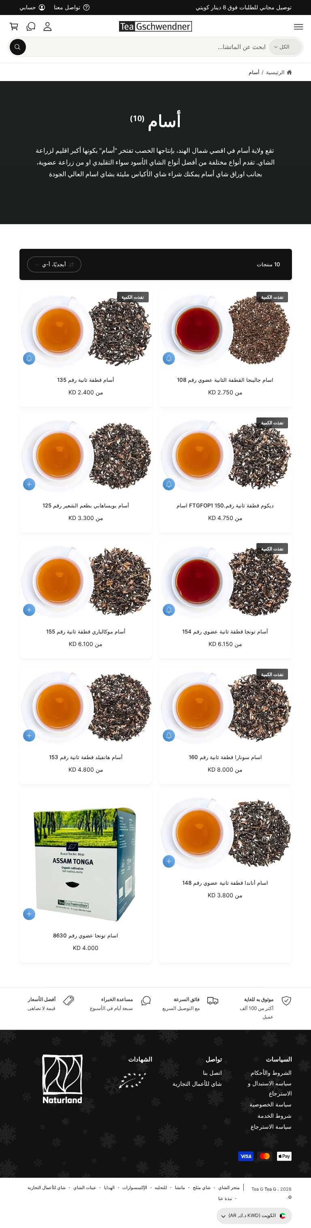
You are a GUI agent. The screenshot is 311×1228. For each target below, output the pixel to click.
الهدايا (109, 1187)
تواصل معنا (67, 7)
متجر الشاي (229, 1187)
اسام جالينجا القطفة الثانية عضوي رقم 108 (225, 380)
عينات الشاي (84, 1187)
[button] (298, 26)
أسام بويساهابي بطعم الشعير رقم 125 (86, 505)
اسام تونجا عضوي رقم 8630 (85, 935)
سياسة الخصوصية (270, 1104)
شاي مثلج (202, 1187)
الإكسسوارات (134, 1187)
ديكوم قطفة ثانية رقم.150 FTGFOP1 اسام (225, 505)
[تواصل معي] (30, 26)
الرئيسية (275, 72)
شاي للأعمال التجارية (197, 1083)
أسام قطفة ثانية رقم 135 (85, 380)
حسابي (27, 7)
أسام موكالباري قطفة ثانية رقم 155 (86, 631)
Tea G (270, 1189)
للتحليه (161, 1187)
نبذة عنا (225, 1198)
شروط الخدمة (275, 1115)
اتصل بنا (212, 1073)
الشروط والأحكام (271, 1073)
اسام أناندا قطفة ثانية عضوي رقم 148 (225, 882)
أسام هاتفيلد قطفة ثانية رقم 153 (86, 757)
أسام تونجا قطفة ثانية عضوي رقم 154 (225, 631)
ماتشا (180, 1187)
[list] (155, 1008)
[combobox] (137, 47)
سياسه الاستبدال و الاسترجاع (270, 1088)
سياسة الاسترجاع (271, 1126)
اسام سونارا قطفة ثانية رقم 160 (225, 757)
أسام (254, 72)
